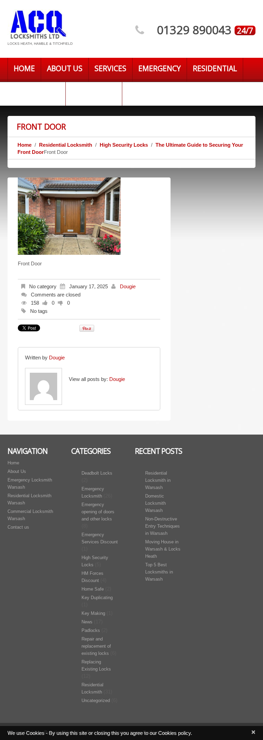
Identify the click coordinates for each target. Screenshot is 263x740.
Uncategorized (96, 700)
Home (24, 68)
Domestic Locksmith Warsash (155, 503)
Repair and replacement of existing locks (96, 646)
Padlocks (91, 630)
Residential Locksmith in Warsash (158, 480)
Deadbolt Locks (97, 473)
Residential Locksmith (65, 145)
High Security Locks (124, 145)
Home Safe (93, 589)
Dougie (128, 286)
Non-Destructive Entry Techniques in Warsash (162, 526)
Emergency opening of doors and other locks (98, 511)
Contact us (18, 527)
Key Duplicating (97, 597)
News (87, 621)
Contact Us (94, 92)
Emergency (159, 68)
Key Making (93, 613)
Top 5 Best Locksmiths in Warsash (159, 572)
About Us (65, 68)
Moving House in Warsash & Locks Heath (162, 549)
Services (110, 68)
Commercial (36, 92)
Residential (215, 68)
